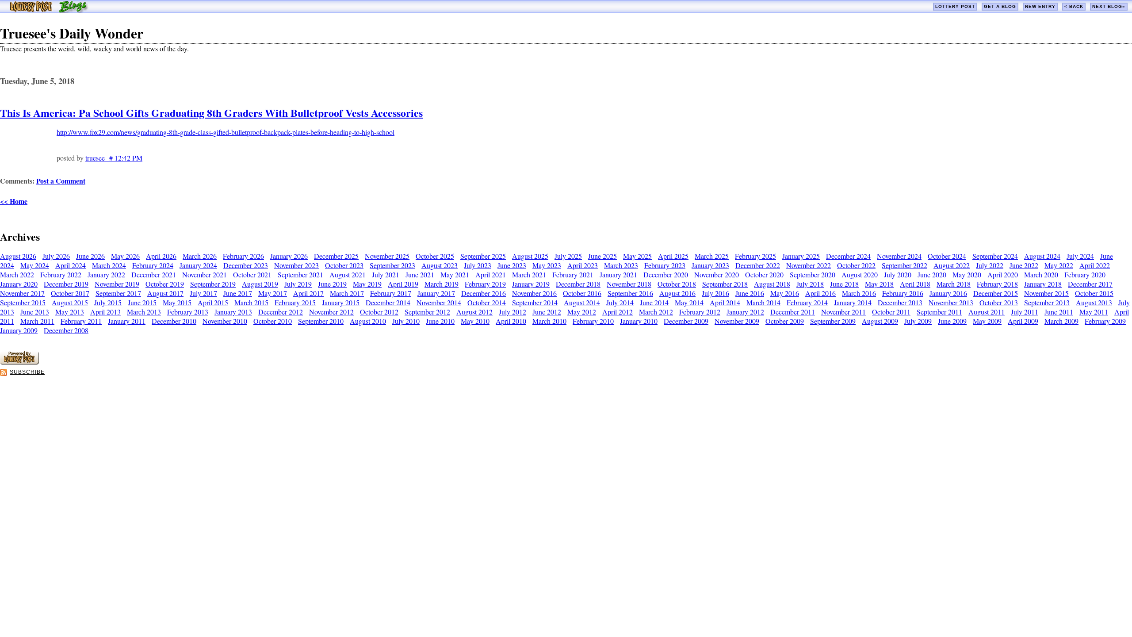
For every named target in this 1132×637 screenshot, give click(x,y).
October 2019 (164, 283)
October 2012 (379, 311)
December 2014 (388, 302)
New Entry (1040, 6)
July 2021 (385, 274)
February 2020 (1084, 274)
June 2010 (440, 321)
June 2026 (90, 256)
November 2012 (331, 311)
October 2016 (582, 293)
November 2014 (439, 302)
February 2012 (699, 311)
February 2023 (664, 265)
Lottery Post (955, 6)
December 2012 (280, 311)
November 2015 (1046, 293)
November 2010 (225, 321)
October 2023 (344, 265)
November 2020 (716, 274)
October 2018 (677, 283)
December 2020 (665, 274)
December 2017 (1090, 283)
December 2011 (792, 311)
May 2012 (581, 311)
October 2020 (764, 274)
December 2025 (336, 256)
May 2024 (34, 265)
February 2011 (81, 321)
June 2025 (602, 256)
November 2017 (22, 293)
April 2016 (820, 293)
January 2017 (436, 293)
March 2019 (441, 283)
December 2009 (686, 321)
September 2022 (904, 265)
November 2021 (204, 274)
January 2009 (19, 330)
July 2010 (406, 321)
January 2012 (745, 311)
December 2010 (174, 321)
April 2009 (1023, 321)
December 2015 (995, 293)
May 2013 (69, 311)
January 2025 (801, 256)
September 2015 (23, 302)
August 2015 (70, 302)
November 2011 (843, 311)
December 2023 (245, 265)
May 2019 (367, 283)
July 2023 (477, 265)
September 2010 (321, 321)
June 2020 (932, 274)
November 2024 (899, 256)
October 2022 (856, 265)
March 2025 (712, 256)
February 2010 (593, 321)
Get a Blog (1000, 6)
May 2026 (125, 256)
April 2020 (1002, 274)
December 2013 (900, 302)
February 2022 (60, 274)
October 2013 (998, 302)
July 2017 (203, 293)
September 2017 (118, 293)
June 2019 (332, 283)
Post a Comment (60, 181)
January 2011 (126, 321)
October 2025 (435, 256)
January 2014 (853, 302)
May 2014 (689, 302)
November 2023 (296, 265)
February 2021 (572, 274)
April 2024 (70, 265)
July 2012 (512, 311)
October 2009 (784, 321)
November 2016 (534, 293)
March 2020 (1041, 274)
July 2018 (810, 283)
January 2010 (639, 321)
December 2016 (483, 293)
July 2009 (918, 321)
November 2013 (951, 302)
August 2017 (165, 293)
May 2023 (546, 265)
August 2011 (986, 311)
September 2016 (630, 293)
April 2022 (1094, 265)
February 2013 (187, 311)
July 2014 (620, 302)
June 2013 (34, 311)
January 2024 (198, 265)
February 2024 (152, 265)
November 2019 (117, 283)
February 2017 (390, 293)
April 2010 (511, 321)
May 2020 (966, 274)
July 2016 (715, 293)
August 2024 (1042, 256)
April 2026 (161, 256)
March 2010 (549, 321)
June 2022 (1024, 265)
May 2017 (272, 293)
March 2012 (656, 311)
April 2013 (105, 311)
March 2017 (347, 293)
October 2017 (70, 293)
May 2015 (177, 302)
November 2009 (737, 321)
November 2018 (629, 283)
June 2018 (844, 283)
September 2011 (939, 311)
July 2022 (989, 265)
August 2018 (772, 283)
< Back (1073, 6)
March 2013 (144, 311)
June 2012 (546, 311)
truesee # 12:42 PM (113, 157)
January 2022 (106, 274)
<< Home (13, 201)
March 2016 (859, 293)
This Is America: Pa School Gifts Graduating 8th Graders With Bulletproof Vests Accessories (211, 112)
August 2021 (347, 274)
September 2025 (483, 256)
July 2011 (1024, 311)
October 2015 (1094, 293)
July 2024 (1080, 256)
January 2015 (340, 302)
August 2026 (18, 256)
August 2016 (677, 293)
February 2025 (755, 256)
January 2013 (233, 311)
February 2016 (902, 293)
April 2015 (213, 302)
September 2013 (1047, 302)
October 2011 (891, 311)
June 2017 (237, 293)
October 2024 (947, 256)
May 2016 (784, 293)
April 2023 (582, 265)
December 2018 (578, 283)
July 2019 (298, 283)
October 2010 (272, 321)
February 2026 (243, 256)
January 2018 (1043, 283)
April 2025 (673, 256)
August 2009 (880, 321)
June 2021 (419, 274)
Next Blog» (1108, 6)
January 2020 (19, 283)
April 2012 (617, 311)
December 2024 (848, 256)
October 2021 (252, 274)
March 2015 (251, 302)
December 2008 (66, 330)
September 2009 (833, 321)
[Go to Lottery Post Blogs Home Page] (49, 10)
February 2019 (485, 283)
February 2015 (295, 302)
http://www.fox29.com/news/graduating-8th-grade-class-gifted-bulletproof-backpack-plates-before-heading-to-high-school (225, 132)
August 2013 (1094, 302)
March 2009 (1061, 321)
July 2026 (56, 256)
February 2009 (1105, 321)
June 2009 (952, 321)
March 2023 (621, 265)
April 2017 (308, 293)
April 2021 (490, 274)
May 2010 (475, 321)
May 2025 (637, 256)
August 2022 (951, 265)
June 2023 (511, 265)
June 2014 (654, 302)
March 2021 (529, 274)
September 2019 (213, 283)
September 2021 (300, 274)
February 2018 (997, 283)
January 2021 (618, 274)
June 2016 (749, 293)
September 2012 (427, 311)
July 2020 (897, 274)
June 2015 (142, 302)
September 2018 (725, 283)
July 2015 (108, 302)
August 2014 (582, 302)
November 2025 (387, 256)
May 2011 (1093, 311)
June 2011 (1058, 311)
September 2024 (995, 256)
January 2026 (289, 256)
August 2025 (530, 256)
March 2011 (37, 321)
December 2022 (757, 265)
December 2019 (66, 283)
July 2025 (568, 256)
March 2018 (954, 283)
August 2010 (368, 321)
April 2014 (725, 302)
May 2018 (879, 283)
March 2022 (17, 274)
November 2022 (808, 265)
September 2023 (392, 265)
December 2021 (153, 274)
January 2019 (531, 283)
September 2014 (535, 302)
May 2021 (454, 274)
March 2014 (763, 302)
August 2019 (260, 283)
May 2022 (1058, 265)
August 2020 (859, 274)
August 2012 (474, 311)
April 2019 (403, 283)
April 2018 (915, 283)
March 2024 (109, 265)
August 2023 (439, 265)
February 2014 (807, 302)
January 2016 (948, 293)
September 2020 (812, 274)
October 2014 (486, 302)
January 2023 (710, 265)
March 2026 (200, 256)
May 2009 (987, 321)
